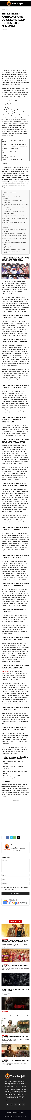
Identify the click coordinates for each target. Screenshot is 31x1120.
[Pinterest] (15, 1104)
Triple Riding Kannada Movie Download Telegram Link (14, 208)
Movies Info (5, 939)
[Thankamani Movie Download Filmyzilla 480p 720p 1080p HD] (15, 1026)
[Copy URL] (18, 837)
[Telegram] (19, 1104)
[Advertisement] (15, 51)
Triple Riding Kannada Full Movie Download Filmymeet (15, 219)
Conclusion (9, 252)
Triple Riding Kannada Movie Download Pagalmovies (14, 216)
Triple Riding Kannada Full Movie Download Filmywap (15, 205)
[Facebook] (7, 837)
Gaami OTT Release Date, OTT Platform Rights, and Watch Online (15, 990)
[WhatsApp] (14, 837)
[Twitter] (11, 837)
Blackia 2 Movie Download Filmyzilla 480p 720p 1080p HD (15, 1061)
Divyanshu (5, 29)
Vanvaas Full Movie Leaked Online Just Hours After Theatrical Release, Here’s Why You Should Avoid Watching (15, 941)
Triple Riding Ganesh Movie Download (14, 233)
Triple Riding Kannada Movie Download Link (15, 243)
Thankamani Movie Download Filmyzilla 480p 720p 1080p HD (15, 1037)
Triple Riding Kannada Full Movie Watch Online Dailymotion (14, 212)
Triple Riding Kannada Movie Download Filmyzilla (14, 197)
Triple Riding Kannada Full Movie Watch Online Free (15, 246)
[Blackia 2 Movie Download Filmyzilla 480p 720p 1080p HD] (15, 1050)
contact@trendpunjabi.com (18, 1101)
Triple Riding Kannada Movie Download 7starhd (14, 226)
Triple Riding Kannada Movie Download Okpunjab (15, 239)
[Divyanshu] (6, 847)
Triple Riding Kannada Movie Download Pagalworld (14, 201)
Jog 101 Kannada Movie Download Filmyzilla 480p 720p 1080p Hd (14, 1013)
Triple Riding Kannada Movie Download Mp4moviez (15, 236)
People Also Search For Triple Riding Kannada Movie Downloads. (15, 250)
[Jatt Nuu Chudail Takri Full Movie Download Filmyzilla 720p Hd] (15, 955)
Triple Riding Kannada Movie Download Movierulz (15, 230)
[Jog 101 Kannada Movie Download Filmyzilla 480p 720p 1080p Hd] (15, 1003)
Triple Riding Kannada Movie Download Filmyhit (14, 223)
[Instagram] (11, 1104)
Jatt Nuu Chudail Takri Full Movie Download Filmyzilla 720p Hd (15, 966)
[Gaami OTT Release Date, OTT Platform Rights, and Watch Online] (15, 979)
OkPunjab (5, 671)
